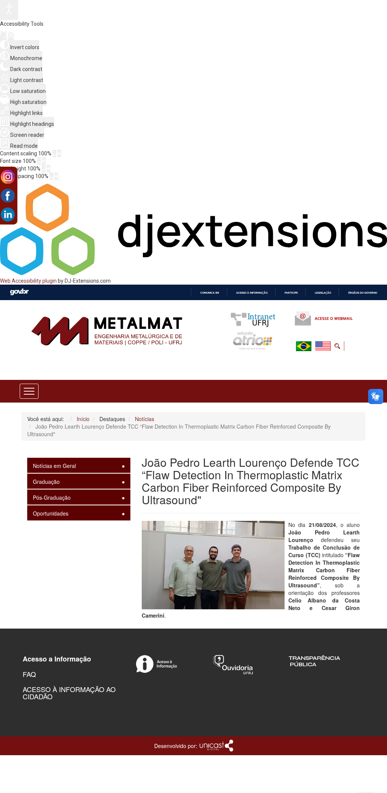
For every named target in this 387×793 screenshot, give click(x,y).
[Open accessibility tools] (9, 10)
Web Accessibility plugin (28, 281)
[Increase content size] (59, 153)
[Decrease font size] (39, 161)
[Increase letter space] (56, 176)
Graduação (46, 481)
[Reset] (3, 35)
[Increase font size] (44, 161)
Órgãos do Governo (362, 292)
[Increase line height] (48, 168)
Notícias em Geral (54, 465)
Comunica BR (209, 292)
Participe (291, 292)
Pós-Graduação (52, 497)
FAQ (29, 674)
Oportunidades (50, 513)
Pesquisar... (287, 364)
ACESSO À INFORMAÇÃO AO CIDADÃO (69, 693)
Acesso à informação (252, 292)
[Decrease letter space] (51, 176)
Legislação (323, 292)
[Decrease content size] (54, 153)
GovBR (19, 292)
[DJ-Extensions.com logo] (193, 273)
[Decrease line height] (43, 168)
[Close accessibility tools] (11, 36)
